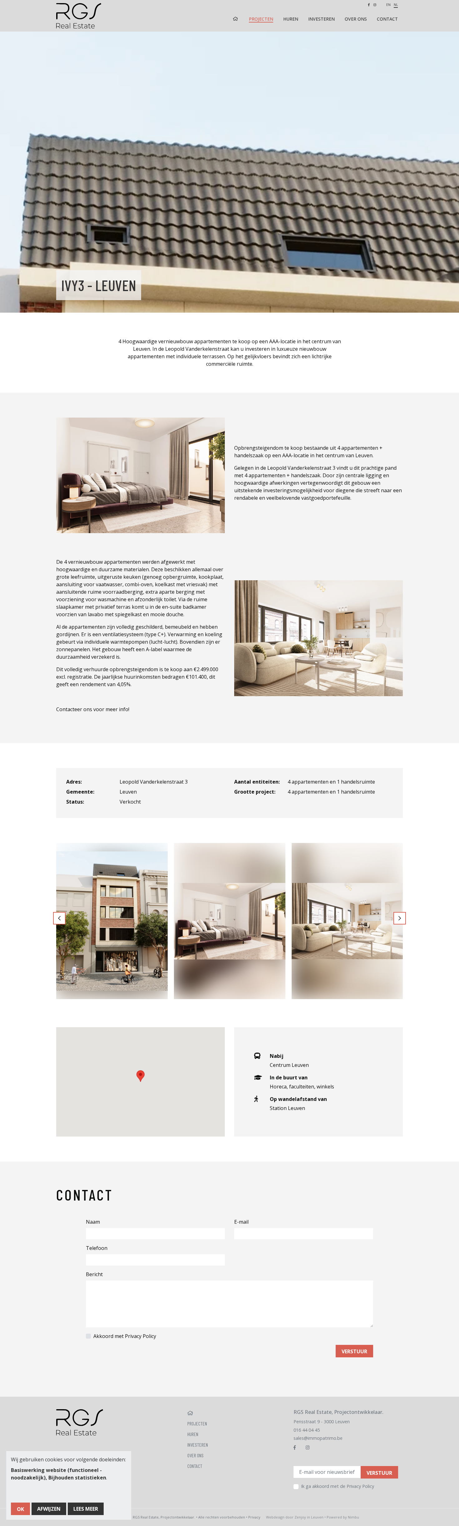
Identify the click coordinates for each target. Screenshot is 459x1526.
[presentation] (59, 918)
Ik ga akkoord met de (337, 1486)
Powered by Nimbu (343, 1517)
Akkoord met (124, 1336)
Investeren (321, 19)
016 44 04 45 (307, 1430)
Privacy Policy (140, 1336)
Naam (93, 1221)
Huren (290, 19)
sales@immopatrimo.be (318, 1438)
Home (236, 19)
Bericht (94, 1274)
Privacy (254, 1517)
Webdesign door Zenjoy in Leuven (294, 1517)
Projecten (261, 19)
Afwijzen (49, 1508)
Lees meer (85, 1508)
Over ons (356, 19)
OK (20, 1509)
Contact (387, 19)
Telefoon (96, 1248)
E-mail (241, 1221)
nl (396, 4)
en (388, 4)
